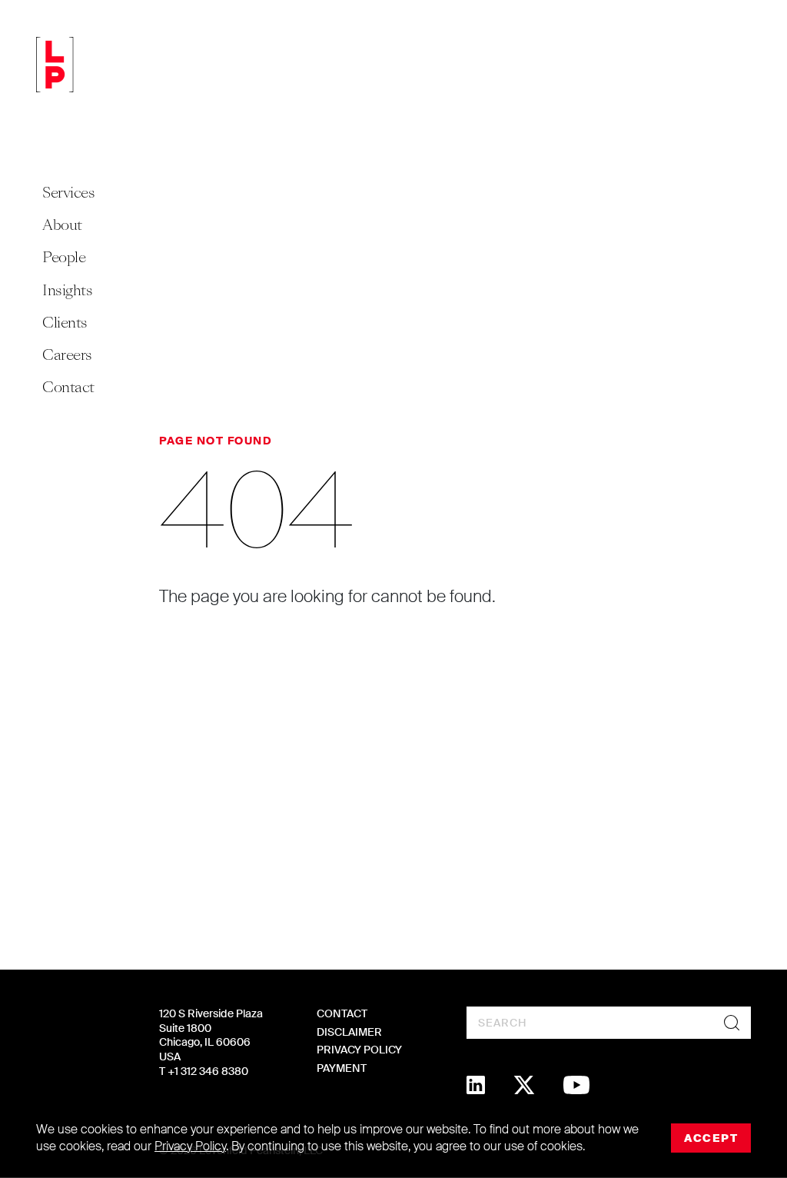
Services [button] (68, 192)
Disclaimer (349, 1032)
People (63, 257)
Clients (65, 322)
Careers (67, 354)
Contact (68, 387)
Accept (711, 1138)
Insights (67, 290)
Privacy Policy (359, 1050)
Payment (342, 1068)
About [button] (62, 225)
